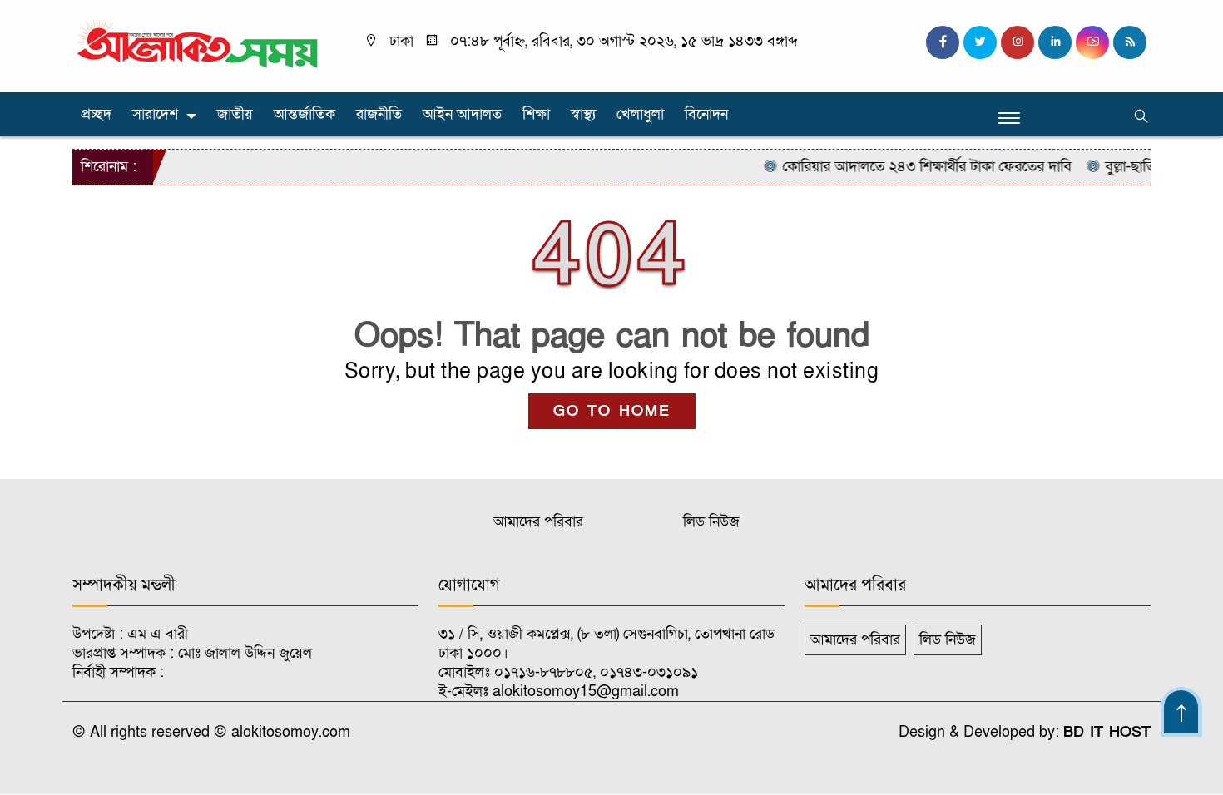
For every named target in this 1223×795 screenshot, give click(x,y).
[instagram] (1017, 42)
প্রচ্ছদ (96, 114)
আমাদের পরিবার (538, 521)
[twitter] (980, 42)
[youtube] (1092, 42)
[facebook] (942, 42)
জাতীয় (235, 114)
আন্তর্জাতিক (304, 114)
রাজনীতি (379, 114)
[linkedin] (1055, 42)
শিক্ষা (536, 114)
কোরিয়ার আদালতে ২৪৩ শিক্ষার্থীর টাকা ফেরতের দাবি (914, 166)
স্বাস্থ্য (583, 114)
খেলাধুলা (640, 114)
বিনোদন (706, 114)
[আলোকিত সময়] (199, 45)
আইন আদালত (462, 114)
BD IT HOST (1107, 732)
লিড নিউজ (711, 521)
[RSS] (1129, 42)
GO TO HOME (612, 411)
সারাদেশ (155, 114)
